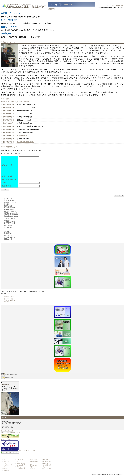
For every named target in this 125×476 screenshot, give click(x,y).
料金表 (5, 468)
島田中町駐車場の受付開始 (25, 142)
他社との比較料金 (9, 300)
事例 (62, 249)
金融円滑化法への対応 (12, 374)
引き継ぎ (62, 334)
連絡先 (62, 282)
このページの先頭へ (119, 196)
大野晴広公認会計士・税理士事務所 (24, 5)
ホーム (5, 459)
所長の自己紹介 (9, 296)
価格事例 (62, 325)
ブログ (62, 312)
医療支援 (62, 261)
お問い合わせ (47, 463)
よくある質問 (21, 465)
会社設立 (7, 301)
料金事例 (6, 470)
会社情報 (45, 459)
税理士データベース (7, 431)
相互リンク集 (47, 468)
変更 (62, 365)
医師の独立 (33, 468)
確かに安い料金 (9, 298)
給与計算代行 (21, 463)
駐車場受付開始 (22, 135)
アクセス (62, 272)
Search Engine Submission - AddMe (10, 432)
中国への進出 (9, 377)
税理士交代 (33, 459)
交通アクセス (47, 461)
